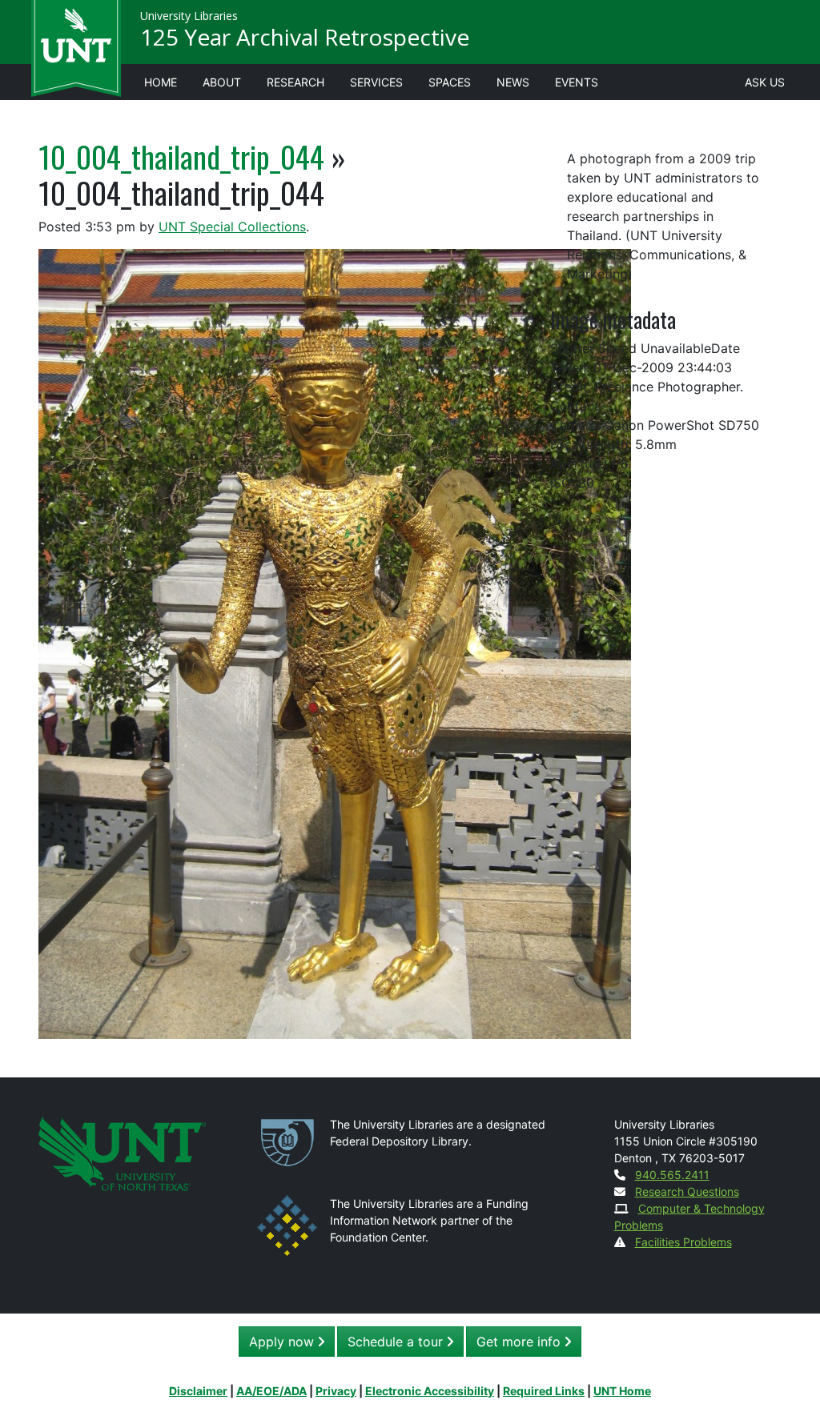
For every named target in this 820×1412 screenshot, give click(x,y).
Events (576, 82)
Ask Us (765, 82)
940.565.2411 (672, 1174)
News (512, 82)
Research (295, 82)
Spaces (449, 82)
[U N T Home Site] (122, 1152)
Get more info (520, 1342)
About (222, 82)
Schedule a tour (397, 1342)
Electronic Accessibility (429, 1391)
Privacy (336, 1391)
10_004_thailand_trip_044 (181, 156)
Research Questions (687, 1191)
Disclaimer (198, 1391)
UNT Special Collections (232, 227)
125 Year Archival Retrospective (304, 37)
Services (376, 82)
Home (160, 82)
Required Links (544, 1391)
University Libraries (189, 15)
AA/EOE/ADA (271, 1391)
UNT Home (622, 1391)
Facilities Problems (683, 1242)
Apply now (283, 1342)
